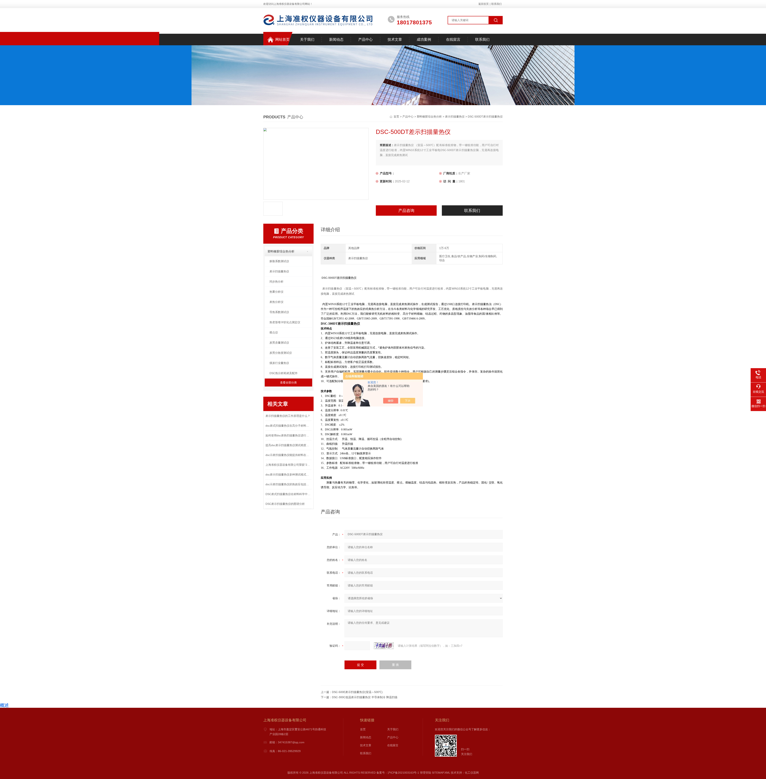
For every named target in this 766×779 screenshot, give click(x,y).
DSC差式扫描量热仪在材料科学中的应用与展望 (288, 494)
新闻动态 (336, 40)
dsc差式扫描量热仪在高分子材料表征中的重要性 (288, 425)
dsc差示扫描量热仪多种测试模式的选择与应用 (288, 474)
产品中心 (365, 40)
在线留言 (453, 40)
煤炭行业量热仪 (279, 363)
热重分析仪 (276, 291)
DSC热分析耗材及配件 (283, 373)
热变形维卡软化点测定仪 (284, 322)
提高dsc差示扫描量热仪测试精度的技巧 (288, 445)
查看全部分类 (288, 382)
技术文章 (395, 40)
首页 (397, 116)
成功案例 (424, 40)
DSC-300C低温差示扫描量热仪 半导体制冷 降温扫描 (364, 697)
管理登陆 (425, 772)
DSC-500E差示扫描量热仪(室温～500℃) (357, 692)
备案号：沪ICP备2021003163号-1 (397, 772)
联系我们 (496, 3)
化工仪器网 (472, 772)
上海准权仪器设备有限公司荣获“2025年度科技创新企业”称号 (288, 464)
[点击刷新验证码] (384, 645)
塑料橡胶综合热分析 (429, 116)
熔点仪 (273, 332)
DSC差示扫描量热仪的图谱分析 (285, 503)
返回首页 (483, 3)
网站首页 (282, 40)
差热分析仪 (276, 301)
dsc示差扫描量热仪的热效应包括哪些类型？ (288, 484)
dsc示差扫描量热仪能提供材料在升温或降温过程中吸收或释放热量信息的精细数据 (288, 455)
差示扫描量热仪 (455, 116)
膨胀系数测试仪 (279, 261)
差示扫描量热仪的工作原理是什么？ (288, 415)
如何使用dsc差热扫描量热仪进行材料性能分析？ (288, 435)
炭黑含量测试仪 (279, 342)
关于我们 (307, 40)
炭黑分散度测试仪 (280, 352)
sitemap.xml (441, 772)
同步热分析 (276, 281)
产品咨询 (406, 210)
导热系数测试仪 (279, 312)
